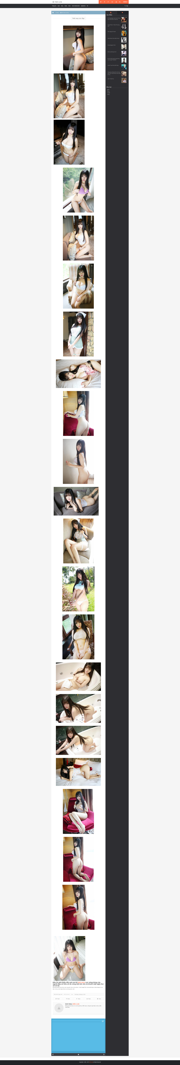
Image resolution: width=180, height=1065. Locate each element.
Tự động (126, 6)
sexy (72, 994)
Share (68, 998)
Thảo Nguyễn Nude (112, 31)
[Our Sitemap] (116, 2)
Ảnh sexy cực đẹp (78, 18)
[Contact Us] (112, 2)
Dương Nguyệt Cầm (112, 45)
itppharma (83, 6)
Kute (69, 6)
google (125, 2)
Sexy (62, 6)
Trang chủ (54, 6)
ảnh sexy (81, 982)
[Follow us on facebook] (104, 2)
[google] (101, 2)
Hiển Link (58, 2)
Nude (66, 6)
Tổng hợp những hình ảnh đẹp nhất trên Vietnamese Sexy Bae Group (114, 73)
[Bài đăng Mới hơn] (52, 1054)
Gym (59, 6)
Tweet (58, 998)
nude (108, 92)
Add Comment (67, 994)
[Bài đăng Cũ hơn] (103, 1054)
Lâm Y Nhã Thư (111, 78)
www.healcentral (76, 6)
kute (108, 91)
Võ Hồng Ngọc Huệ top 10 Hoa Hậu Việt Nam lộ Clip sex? (114, 18)
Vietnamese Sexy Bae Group (113, 38)
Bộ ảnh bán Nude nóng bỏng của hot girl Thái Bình (113, 59)
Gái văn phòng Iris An (112, 51)
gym (108, 89)
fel (87, 6)
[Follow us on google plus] (108, 2)
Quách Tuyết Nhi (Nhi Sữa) (113, 65)
